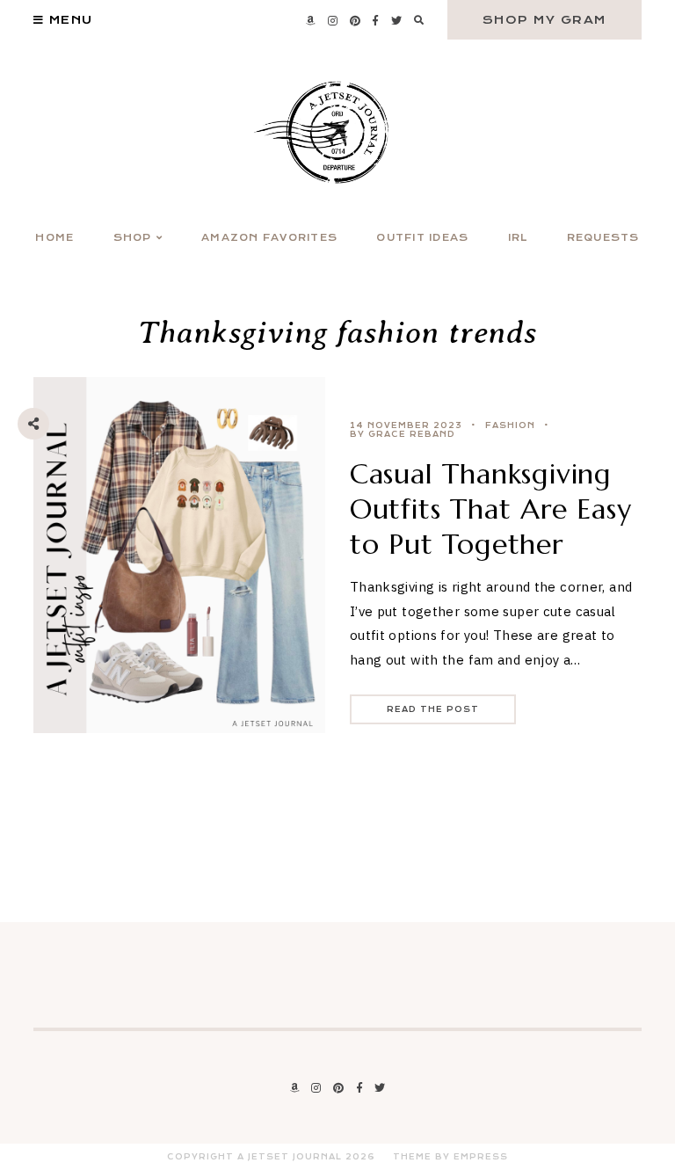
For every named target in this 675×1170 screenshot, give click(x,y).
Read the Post (433, 709)
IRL (518, 237)
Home (54, 237)
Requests (603, 237)
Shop (132, 237)
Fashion (510, 425)
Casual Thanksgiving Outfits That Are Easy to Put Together (491, 509)
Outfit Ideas (422, 237)
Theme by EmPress (450, 1156)
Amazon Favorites (269, 237)
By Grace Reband (402, 434)
